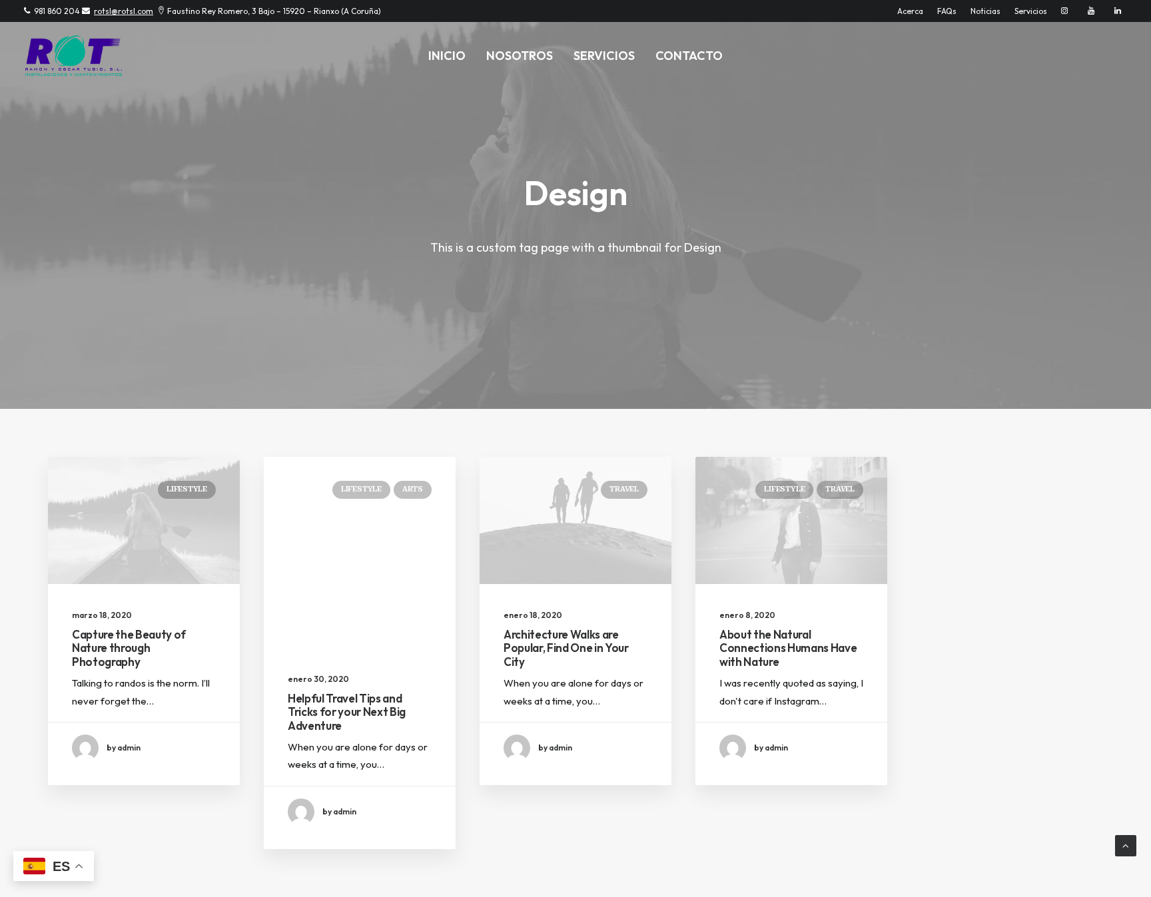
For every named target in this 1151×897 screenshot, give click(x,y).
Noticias (985, 11)
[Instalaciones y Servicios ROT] (73, 55)
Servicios (1030, 11)
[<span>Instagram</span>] (1067, 11)
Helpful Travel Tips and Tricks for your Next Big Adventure (347, 712)
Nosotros (519, 55)
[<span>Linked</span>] (1117, 11)
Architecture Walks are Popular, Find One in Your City (566, 648)
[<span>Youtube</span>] (1094, 11)
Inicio (447, 55)
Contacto (689, 55)
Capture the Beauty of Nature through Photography (129, 648)
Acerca (910, 11)
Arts (412, 489)
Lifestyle (187, 489)
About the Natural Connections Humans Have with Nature (788, 648)
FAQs (947, 11)
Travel (624, 489)
